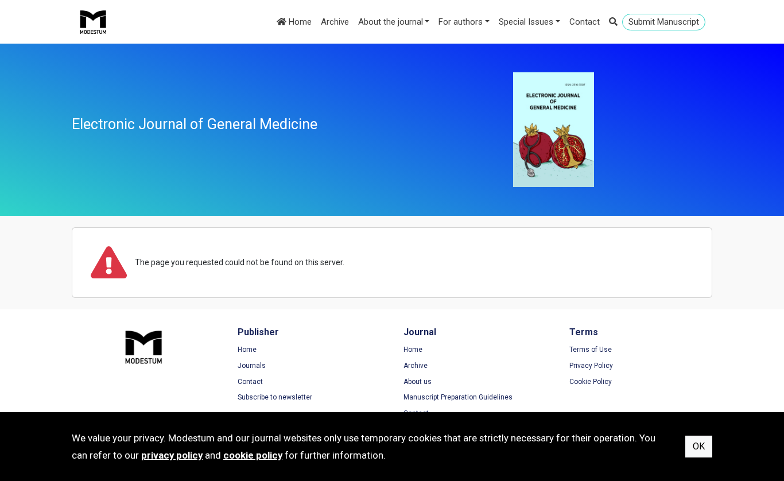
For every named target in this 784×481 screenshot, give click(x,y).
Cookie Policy (590, 382)
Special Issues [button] (526, 22)
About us (417, 382)
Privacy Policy (591, 366)
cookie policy (252, 455)
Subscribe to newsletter (275, 397)
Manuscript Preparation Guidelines (458, 397)
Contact (584, 22)
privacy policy (172, 455)
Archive (335, 22)
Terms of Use (590, 350)
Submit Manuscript (663, 22)
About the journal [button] (390, 22)
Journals (252, 366)
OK (699, 446)
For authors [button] (460, 22)
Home (299, 22)
